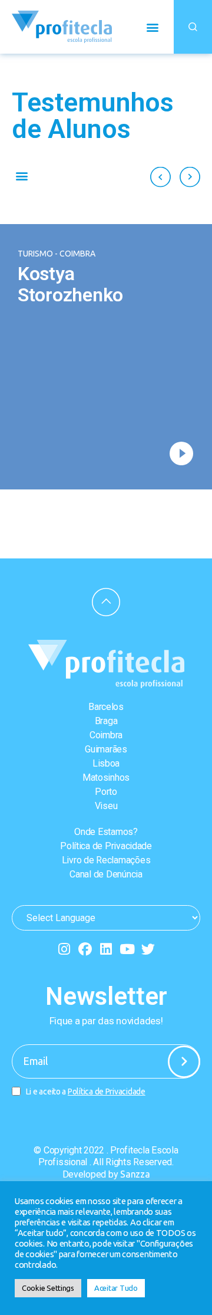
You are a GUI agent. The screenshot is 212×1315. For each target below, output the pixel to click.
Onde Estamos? (106, 831)
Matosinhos (106, 777)
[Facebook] (85, 949)
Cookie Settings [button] (48, 1288)
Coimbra (106, 735)
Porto (106, 791)
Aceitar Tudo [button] (116, 1288)
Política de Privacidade (106, 846)
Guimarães (106, 749)
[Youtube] (127, 949)
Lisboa (106, 763)
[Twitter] (148, 949)
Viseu (106, 805)
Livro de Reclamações (106, 860)
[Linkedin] (106, 949)
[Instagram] (64, 949)
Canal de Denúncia (105, 874)
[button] (152, 27)
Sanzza (135, 1174)
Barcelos (106, 706)
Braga (106, 720)
